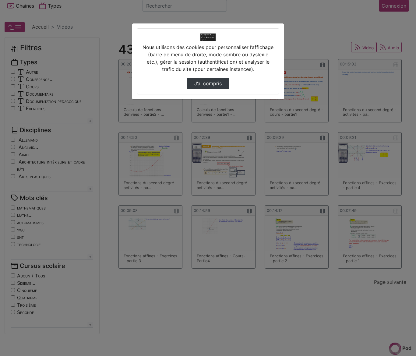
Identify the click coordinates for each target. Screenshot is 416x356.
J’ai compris (208, 83)
